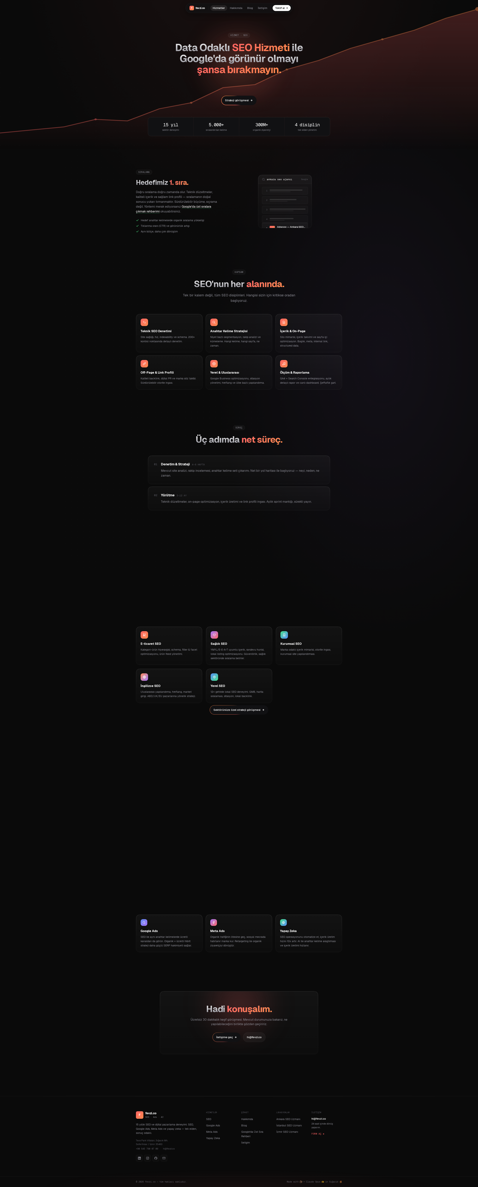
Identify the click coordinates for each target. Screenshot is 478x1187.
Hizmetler (219, 8)
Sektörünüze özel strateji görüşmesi (237, 710)
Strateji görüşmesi (237, 100)
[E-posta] (164, 1158)
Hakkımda (236, 8)
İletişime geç (224, 1037)
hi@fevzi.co (254, 1037)
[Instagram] (147, 1158)
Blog (250, 8)
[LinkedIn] (139, 1158)
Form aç (316, 1133)
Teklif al (280, 8)
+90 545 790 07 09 (147, 1148)
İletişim (262, 8)
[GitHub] (155, 1158)
